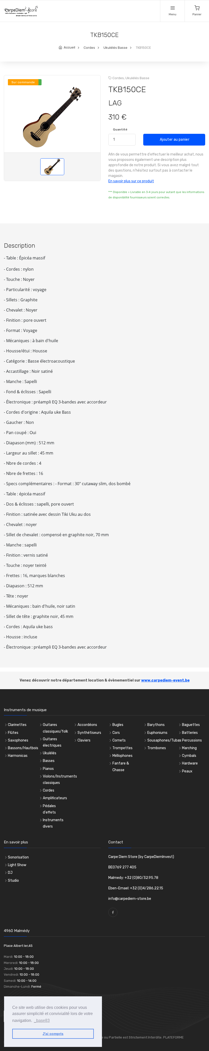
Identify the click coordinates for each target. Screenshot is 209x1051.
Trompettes (122, 748)
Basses (49, 761)
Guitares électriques (52, 742)
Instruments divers (53, 823)
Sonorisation (18, 857)
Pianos (48, 769)
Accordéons (87, 725)
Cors (116, 733)
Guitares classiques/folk (55, 728)
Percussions (192, 740)
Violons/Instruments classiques (60, 779)
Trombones (156, 748)
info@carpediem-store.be (129, 899)
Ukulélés (49, 753)
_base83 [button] (42, 1020)
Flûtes (13, 733)
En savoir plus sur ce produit (131, 181)
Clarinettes (17, 725)
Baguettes (191, 725)
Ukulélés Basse (115, 48)
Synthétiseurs (89, 733)
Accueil (69, 47)
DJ (10, 872)
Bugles (117, 725)
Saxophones (18, 740)
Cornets (119, 740)
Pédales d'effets (49, 809)
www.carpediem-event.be (165, 680)
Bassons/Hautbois (23, 748)
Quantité (120, 129)
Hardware (190, 763)
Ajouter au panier (174, 139)
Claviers (83, 740)
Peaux (187, 771)
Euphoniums (157, 733)
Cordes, (118, 78)
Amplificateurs (55, 798)
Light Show (17, 865)
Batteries (190, 733)
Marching (189, 748)
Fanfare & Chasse (120, 766)
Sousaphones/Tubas (164, 740)
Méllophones (122, 756)
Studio (13, 880)
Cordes (89, 48)
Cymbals (189, 756)
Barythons (156, 725)
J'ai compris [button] (53, 1034)
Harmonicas (18, 756)
